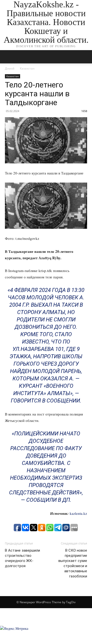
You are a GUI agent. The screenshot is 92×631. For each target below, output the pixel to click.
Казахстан (27, 68)
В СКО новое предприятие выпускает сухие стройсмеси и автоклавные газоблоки (72, 563)
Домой (9, 68)
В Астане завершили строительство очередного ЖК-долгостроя (22, 558)
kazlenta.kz (78, 513)
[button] (85, 56)
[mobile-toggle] (8, 56)
